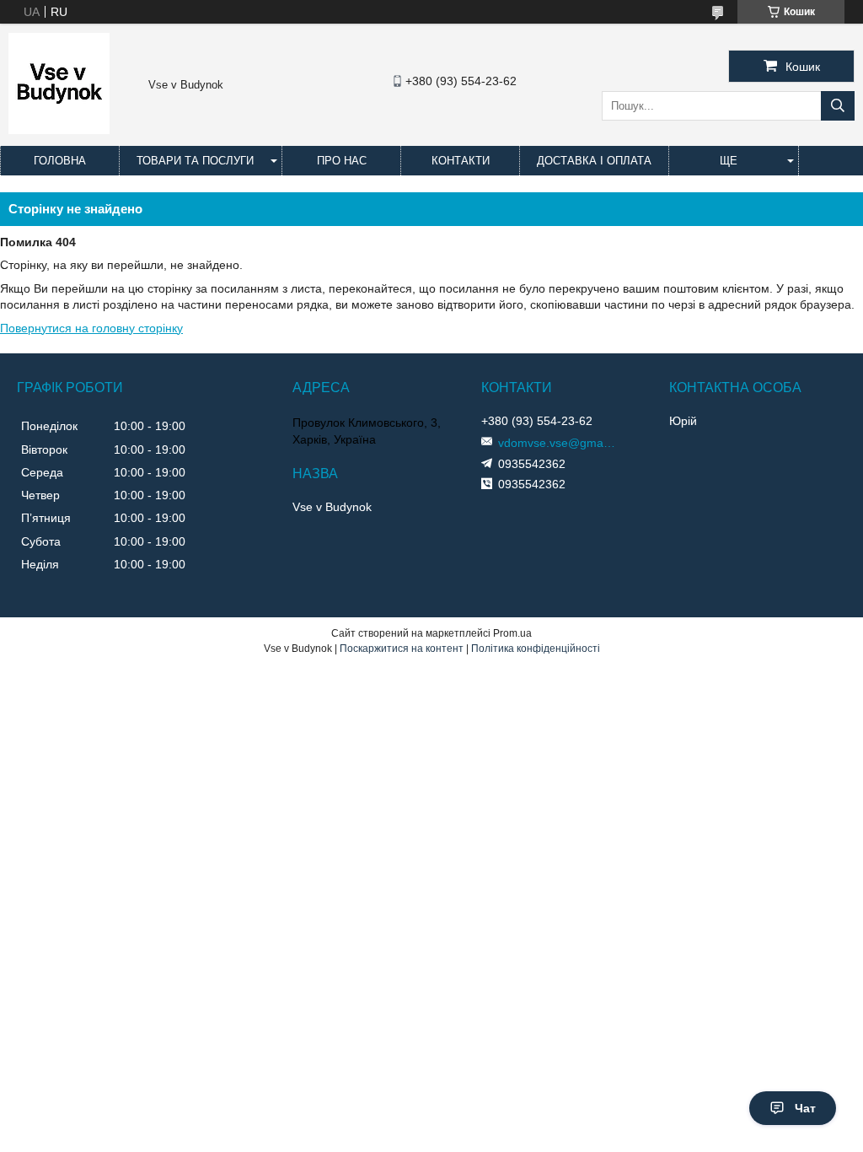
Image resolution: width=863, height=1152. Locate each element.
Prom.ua (512, 633)
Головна (60, 160)
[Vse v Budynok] (59, 130)
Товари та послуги (195, 160)
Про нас (342, 160)
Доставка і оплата (594, 160)
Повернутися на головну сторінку (91, 328)
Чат (805, 1108)
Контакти (461, 160)
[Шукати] (838, 106)
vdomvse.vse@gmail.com (557, 442)
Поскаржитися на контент (402, 648)
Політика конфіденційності (535, 648)
